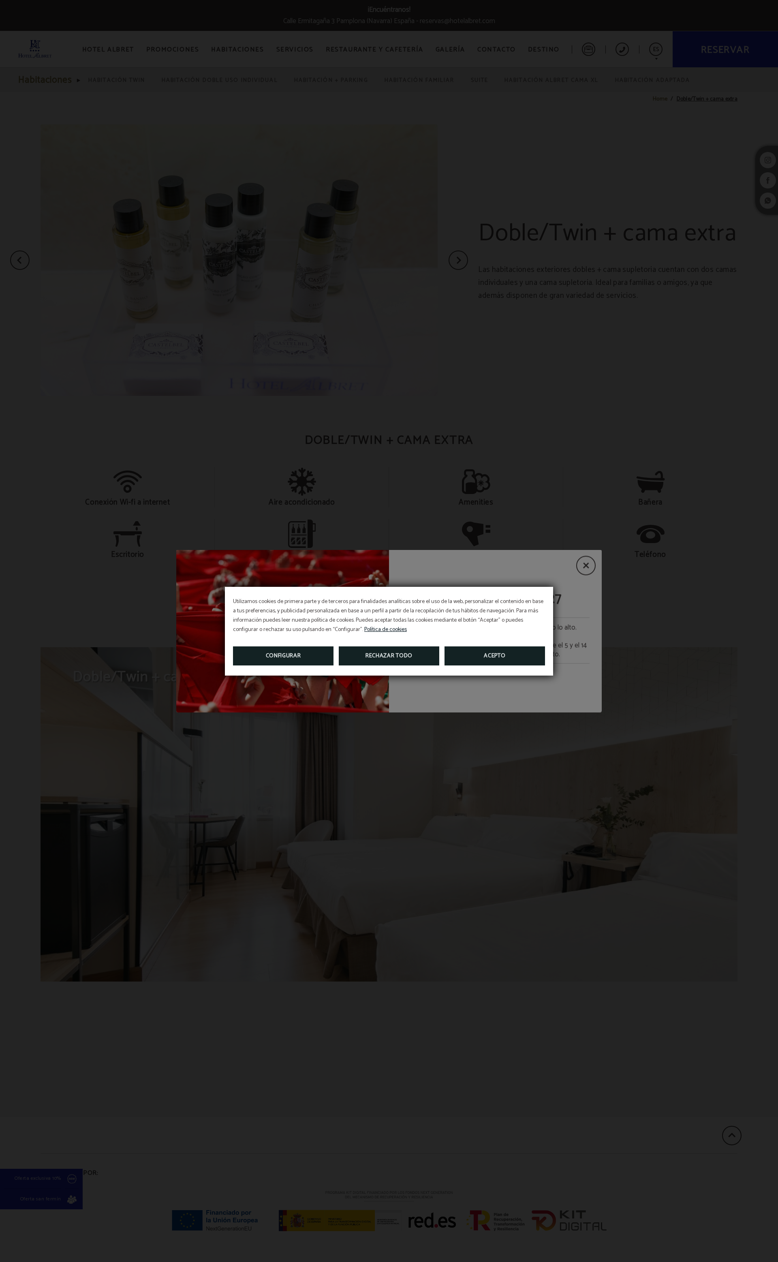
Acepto (494, 656)
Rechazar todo (389, 656)
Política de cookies (385, 629)
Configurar (283, 656)
